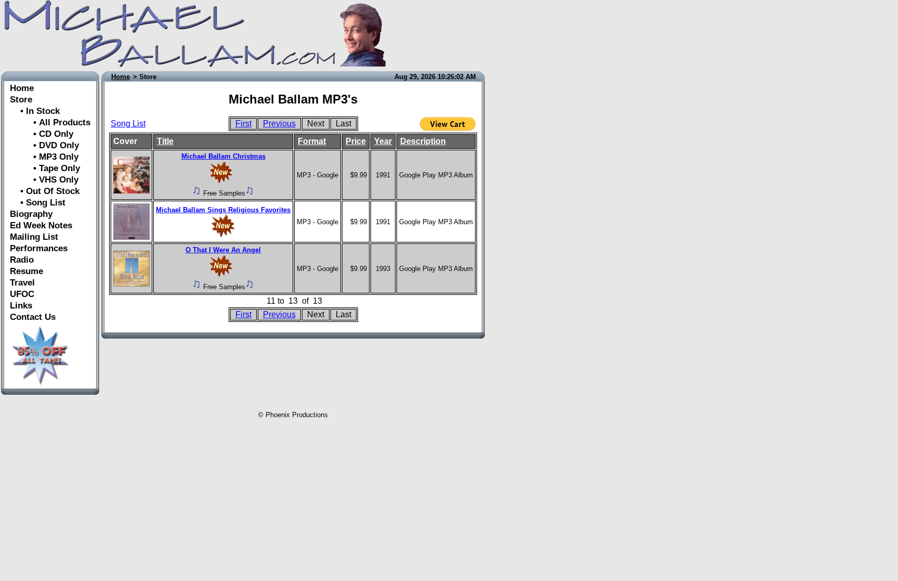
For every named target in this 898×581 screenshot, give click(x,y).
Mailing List (34, 237)
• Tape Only (45, 168)
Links (21, 306)
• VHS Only (44, 180)
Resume (26, 271)
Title (165, 141)
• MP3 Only (44, 157)
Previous (279, 123)
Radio (22, 260)
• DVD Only (44, 145)
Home (22, 88)
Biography (31, 214)
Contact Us (33, 317)
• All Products (50, 122)
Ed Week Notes (41, 225)
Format (312, 141)
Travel (22, 283)
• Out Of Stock (45, 191)
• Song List (37, 203)
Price (356, 141)
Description (423, 141)
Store (21, 100)
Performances (39, 248)
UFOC (22, 294)
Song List (128, 123)
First (243, 123)
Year (383, 141)
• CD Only (41, 134)
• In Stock (35, 111)
